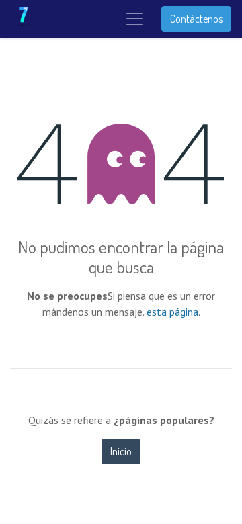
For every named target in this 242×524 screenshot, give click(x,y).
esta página (172, 311)
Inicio (121, 451)
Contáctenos (196, 19)
